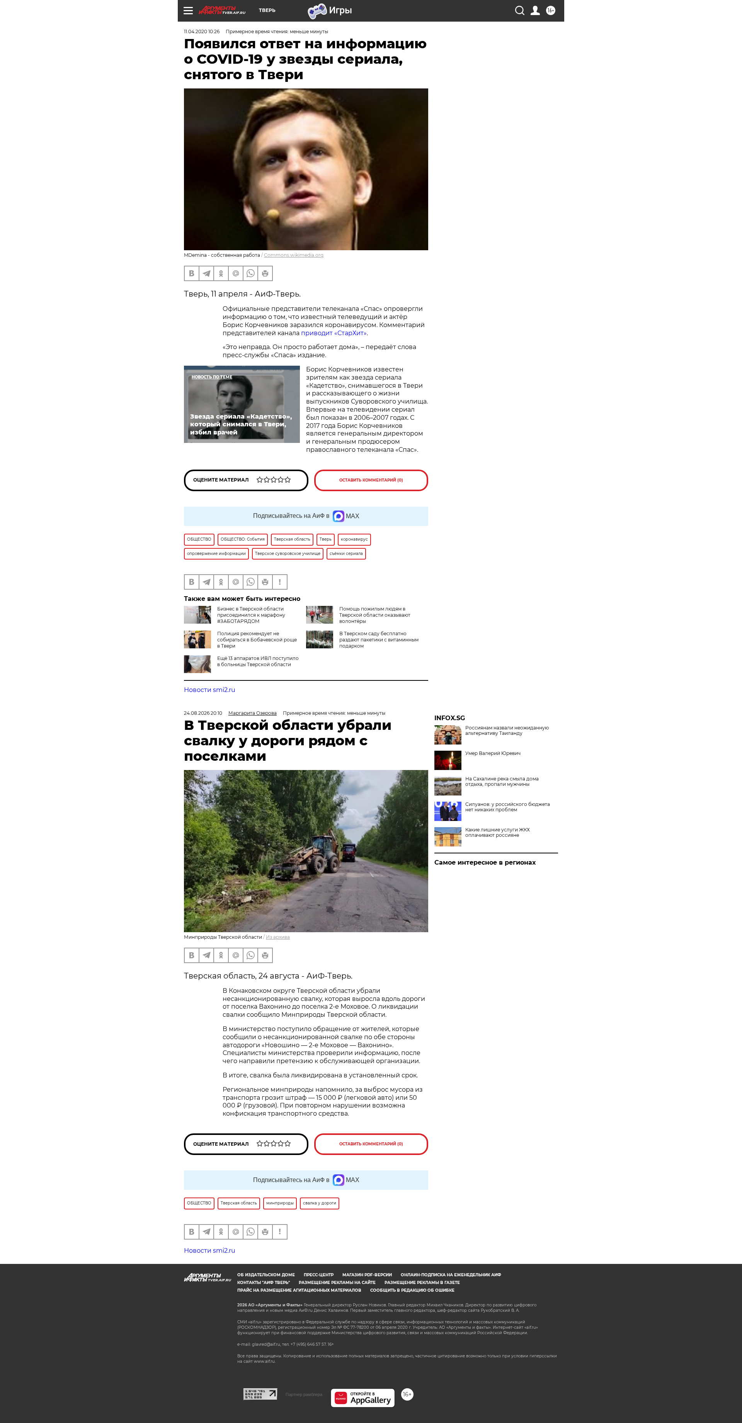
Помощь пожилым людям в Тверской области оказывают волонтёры (374, 615)
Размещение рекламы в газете (422, 1282)
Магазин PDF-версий (367, 1274)
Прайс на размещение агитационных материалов (299, 1290)
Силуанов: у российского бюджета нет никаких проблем (507, 807)
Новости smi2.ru (209, 690)
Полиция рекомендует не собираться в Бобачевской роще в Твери (257, 640)
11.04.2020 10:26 (202, 31)
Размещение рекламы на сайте (337, 1282)
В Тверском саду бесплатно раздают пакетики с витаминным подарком (379, 640)
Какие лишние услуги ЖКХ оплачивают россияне (497, 832)
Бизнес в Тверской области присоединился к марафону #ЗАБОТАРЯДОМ (251, 615)
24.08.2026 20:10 (203, 713)
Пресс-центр (319, 1274)
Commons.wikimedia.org (293, 255)
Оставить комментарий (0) (371, 480)
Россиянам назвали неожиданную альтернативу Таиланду (507, 730)
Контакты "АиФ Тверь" (263, 1282)
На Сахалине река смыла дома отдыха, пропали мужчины (502, 781)
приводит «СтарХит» (334, 333)
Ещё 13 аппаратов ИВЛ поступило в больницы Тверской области (258, 661)
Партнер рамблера (304, 1394)
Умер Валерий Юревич (493, 753)
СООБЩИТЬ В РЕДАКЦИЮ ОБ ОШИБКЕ (412, 1290)
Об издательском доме (266, 1274)
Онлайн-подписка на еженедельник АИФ (451, 1274)
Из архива (278, 937)
